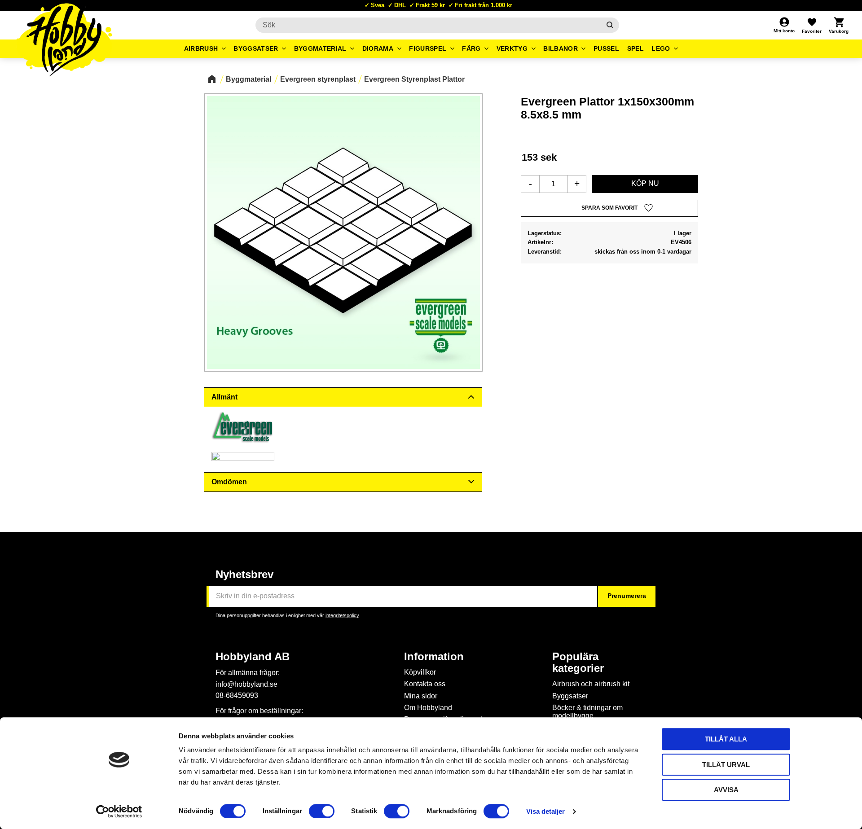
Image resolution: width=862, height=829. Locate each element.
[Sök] (610, 25)
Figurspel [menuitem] (427, 48)
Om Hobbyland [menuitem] (428, 707)
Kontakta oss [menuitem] (424, 684)
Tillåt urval (726, 764)
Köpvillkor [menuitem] (420, 672)
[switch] (321, 811)
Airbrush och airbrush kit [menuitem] (590, 684)
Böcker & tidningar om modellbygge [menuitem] (587, 711)
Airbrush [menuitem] (201, 48)
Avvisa (726, 790)
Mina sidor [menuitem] (420, 696)
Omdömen (229, 482)
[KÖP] (645, 184)
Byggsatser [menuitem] (255, 48)
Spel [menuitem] (635, 48)
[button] (812, 25)
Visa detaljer (545, 811)
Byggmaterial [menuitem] (320, 48)
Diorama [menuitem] (377, 48)
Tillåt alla (726, 739)
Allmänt (224, 397)
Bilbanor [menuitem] (560, 48)
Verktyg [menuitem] (512, 48)
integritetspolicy (342, 615)
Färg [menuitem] (471, 48)
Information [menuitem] (434, 656)
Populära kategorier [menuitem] (578, 662)
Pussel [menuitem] (606, 48)
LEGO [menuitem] (660, 48)
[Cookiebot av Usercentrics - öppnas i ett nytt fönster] (119, 811)
